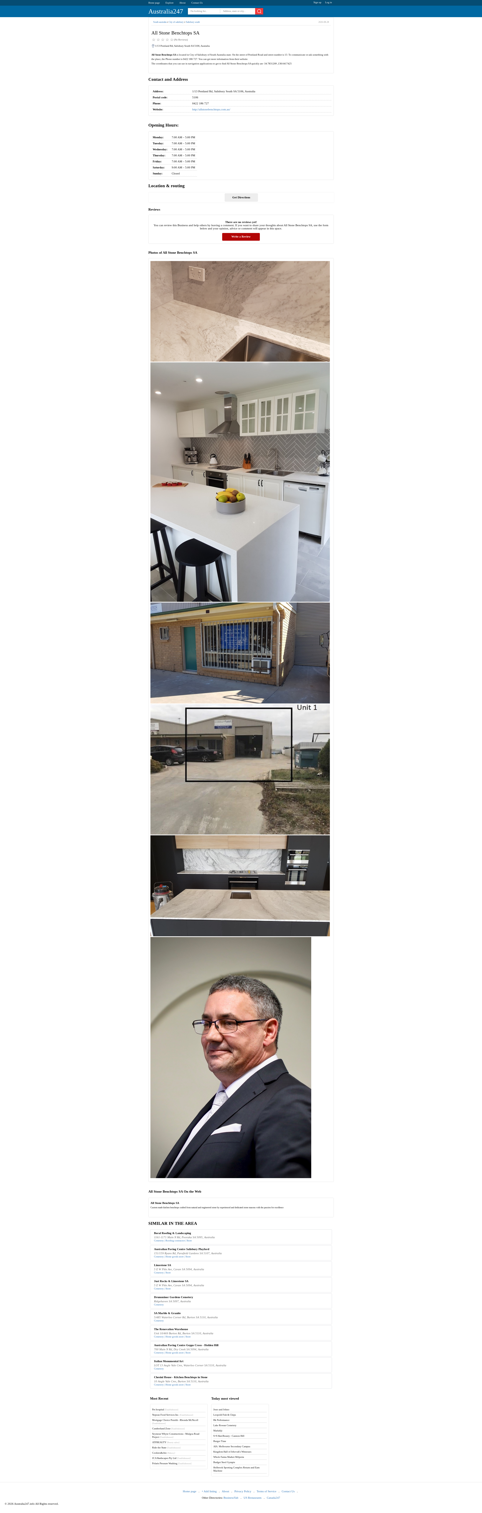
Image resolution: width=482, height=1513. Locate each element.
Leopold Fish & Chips (224, 1414)
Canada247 (273, 1497)
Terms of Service (266, 1491)
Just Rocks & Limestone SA (171, 1281)
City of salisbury (176, 22)
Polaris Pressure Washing (171, 1463)
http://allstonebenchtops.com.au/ (211, 109)
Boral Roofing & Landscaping (172, 1233)
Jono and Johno (221, 1409)
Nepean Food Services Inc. (172, 1414)
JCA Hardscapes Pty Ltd (171, 1458)
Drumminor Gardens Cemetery (173, 1297)
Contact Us (197, 2)
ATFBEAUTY (165, 1442)
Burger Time (219, 1441)
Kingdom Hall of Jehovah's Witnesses (232, 1451)
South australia (159, 22)
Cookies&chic (163, 1452)
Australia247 (165, 11)
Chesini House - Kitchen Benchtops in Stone (180, 1377)
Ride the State (166, 1447)
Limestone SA (162, 1265)
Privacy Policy (242, 1491)
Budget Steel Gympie (224, 1462)
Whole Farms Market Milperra (228, 1457)
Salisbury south (193, 22)
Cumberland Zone (168, 1428)
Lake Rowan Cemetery (224, 1425)
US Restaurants (253, 1497)
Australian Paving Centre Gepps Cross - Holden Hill (186, 1345)
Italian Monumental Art (168, 1361)
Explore (169, 2)
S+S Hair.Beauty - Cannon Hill (228, 1435)
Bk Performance (221, 1420)
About (182, 2)
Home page (154, 2)
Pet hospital (165, 1409)
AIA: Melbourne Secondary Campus (231, 1446)
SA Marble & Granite (167, 1313)
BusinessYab (230, 1497)
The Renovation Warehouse (171, 1329)
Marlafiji (217, 1430)
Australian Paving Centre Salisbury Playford (181, 1249)
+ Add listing (209, 1491)
